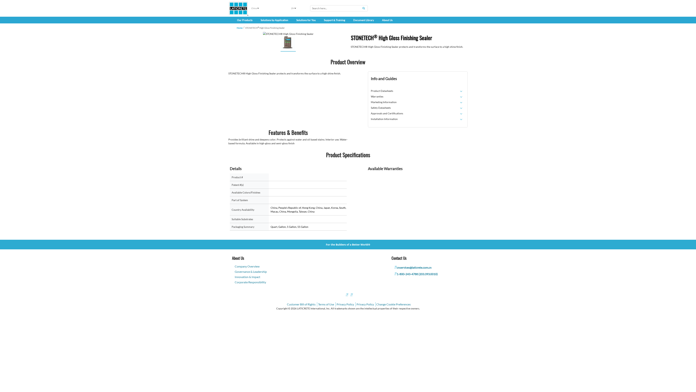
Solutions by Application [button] (274, 20)
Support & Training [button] (334, 20)
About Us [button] (387, 20)
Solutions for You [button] (306, 20)
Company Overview (247, 266)
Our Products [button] (244, 20)
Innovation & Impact (247, 277)
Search (363, 8)
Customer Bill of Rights (301, 304)
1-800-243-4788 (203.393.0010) (417, 274)
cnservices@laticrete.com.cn (414, 267)
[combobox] (339, 8)
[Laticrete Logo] (238, 8)
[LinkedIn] (347, 295)
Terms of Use (326, 304)
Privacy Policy (345, 304)
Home (240, 27)
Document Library (363, 20)
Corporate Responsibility (250, 282)
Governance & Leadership (251, 271)
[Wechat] (351, 295)
